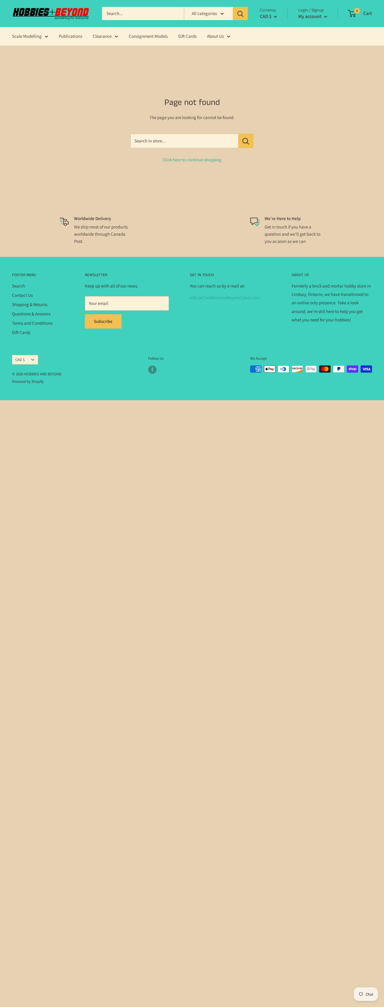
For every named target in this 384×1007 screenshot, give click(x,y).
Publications (70, 36)
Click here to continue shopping (192, 159)
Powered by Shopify (28, 381)
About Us (215, 36)
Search (18, 286)
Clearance (102, 36)
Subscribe (103, 321)
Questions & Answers (31, 314)
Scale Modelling (27, 36)
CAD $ (20, 359)
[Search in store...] (246, 141)
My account (310, 16)
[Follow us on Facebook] (152, 369)
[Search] (240, 13)
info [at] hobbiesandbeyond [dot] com (225, 297)
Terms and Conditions (32, 323)
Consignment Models (148, 36)
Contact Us (22, 295)
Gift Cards (187, 36)
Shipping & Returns (29, 304)
